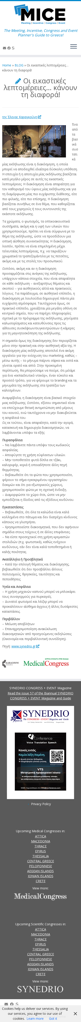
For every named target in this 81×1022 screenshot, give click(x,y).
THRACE (40, 846)
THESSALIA (40, 856)
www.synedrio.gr (23, 646)
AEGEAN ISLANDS (40, 871)
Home (6, 65)
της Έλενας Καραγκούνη (19, 117)
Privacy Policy (41, 804)
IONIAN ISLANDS (40, 876)
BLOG (19, 65)
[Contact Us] (5, 48)
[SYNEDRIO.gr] (14, 48)
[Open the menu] (73, 46)
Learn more (35, 1018)
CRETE (40, 881)
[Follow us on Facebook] (9, 48)
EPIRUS (40, 851)
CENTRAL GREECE (40, 861)
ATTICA (40, 836)
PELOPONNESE (40, 866)
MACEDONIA (40, 841)
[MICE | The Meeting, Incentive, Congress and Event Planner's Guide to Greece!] (40, 14)
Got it (53, 1018)
